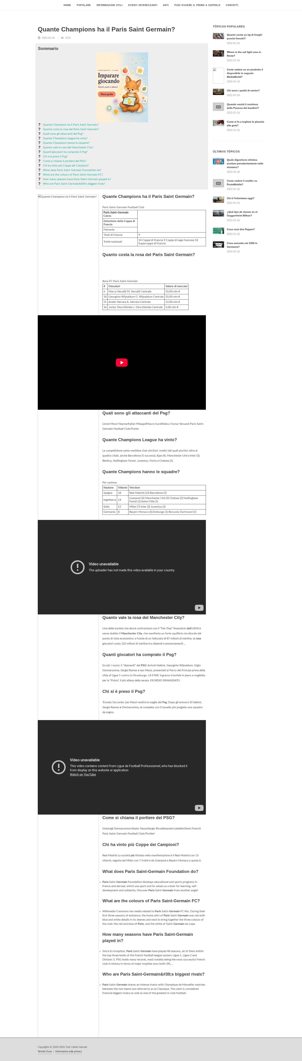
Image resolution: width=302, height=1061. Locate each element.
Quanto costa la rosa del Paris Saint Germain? (71, 129)
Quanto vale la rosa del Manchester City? (68, 147)
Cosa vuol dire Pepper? (241, 273)
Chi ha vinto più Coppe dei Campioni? (66, 165)
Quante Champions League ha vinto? (65, 138)
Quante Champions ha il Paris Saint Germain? (71, 124)
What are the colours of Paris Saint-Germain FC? (73, 174)
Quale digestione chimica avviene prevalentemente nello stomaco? (245, 207)
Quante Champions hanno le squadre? (66, 142)
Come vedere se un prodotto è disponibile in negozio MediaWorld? (245, 73)
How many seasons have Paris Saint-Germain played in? (77, 179)
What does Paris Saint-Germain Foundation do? (72, 170)
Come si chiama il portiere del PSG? (64, 161)
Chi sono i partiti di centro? (243, 90)
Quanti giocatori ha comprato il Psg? (65, 152)
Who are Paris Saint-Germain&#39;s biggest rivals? (74, 183)
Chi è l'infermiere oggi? (240, 241)
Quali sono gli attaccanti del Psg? (63, 133)
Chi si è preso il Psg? (55, 156)
